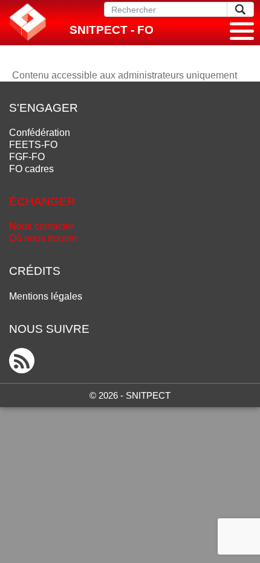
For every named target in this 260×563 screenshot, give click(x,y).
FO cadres (31, 169)
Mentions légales (45, 296)
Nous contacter (41, 226)
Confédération (39, 132)
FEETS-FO (33, 145)
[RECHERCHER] (240, 9)
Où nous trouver (43, 238)
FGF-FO (27, 157)
